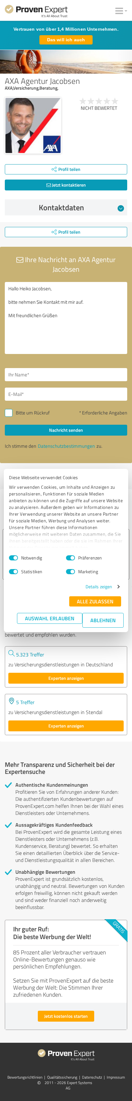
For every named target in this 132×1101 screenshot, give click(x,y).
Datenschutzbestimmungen (66, 446)
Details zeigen (99, 586)
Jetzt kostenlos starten (66, 1016)
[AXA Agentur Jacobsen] (33, 125)
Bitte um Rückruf (33, 412)
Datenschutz (92, 1077)
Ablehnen (103, 620)
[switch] (70, 557)
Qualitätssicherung (62, 1077)
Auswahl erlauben (49, 618)
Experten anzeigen (66, 678)
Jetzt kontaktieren (68, 185)
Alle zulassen (95, 601)
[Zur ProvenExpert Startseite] (36, 12)
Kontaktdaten (61, 207)
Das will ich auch (66, 39)
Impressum (116, 1077)
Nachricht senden (66, 430)
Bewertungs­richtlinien (24, 1077)
